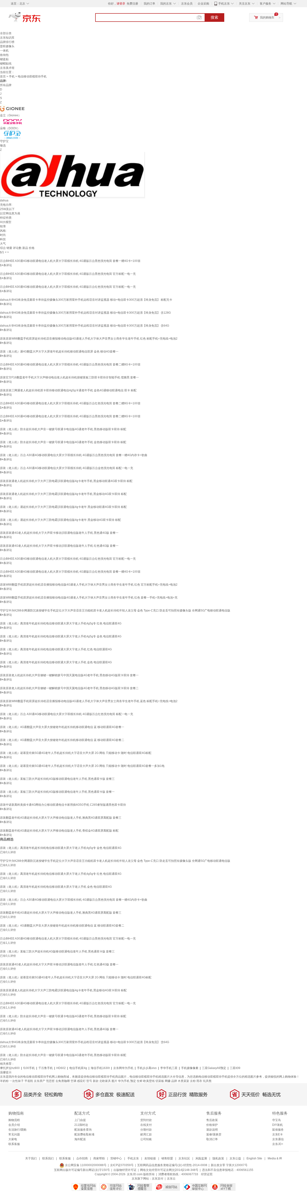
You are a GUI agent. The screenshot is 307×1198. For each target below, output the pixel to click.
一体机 (4, 50)
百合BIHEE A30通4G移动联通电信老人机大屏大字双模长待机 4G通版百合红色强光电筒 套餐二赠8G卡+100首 (70, 403)
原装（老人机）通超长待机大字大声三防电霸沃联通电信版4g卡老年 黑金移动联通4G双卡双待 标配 (63, 507)
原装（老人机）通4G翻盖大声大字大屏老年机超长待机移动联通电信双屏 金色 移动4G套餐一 (59, 351)
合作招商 (82, 1158)
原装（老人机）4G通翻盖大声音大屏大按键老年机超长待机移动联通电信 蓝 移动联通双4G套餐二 (62, 740)
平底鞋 (28, 1081)
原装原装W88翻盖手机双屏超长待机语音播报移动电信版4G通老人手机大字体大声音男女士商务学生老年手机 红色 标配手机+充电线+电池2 (88, 338)
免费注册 (132, 3)
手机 (12, 76)
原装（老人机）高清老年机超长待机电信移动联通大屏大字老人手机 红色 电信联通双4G (56, 649)
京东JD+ (277, 1144)
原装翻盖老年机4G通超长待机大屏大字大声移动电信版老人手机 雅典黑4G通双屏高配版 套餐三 (60, 817)
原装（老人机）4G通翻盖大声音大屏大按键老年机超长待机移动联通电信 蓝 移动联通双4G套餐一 (62, 727)
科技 (3, 239)
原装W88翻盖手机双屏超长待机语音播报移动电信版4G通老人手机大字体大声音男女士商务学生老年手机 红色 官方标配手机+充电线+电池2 (88, 584)
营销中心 (116, 1158)
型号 (89, 1081)
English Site (254, 1158)
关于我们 (31, 1158)
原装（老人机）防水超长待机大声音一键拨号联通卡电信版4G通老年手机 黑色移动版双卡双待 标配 (63, 429)
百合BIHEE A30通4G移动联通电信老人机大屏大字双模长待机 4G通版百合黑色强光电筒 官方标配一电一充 (68, 274)
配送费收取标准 (84, 1134)
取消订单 (212, 1139)
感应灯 (81, 1081)
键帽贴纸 (6, 63)
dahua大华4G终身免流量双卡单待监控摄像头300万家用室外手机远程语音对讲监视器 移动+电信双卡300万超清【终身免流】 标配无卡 (86, 299)
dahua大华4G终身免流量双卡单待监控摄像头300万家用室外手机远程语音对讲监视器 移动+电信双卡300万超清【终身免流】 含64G (84, 325)
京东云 (171, 1178)
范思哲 (50, 1081)
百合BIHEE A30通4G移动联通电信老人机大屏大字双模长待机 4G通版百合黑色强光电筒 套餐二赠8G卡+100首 (70, 364)
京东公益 (235, 1158)
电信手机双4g (78, 1068)
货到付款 (146, 1120)
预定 (133, 1081)
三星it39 (235, 1068)
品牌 (174, 1081)
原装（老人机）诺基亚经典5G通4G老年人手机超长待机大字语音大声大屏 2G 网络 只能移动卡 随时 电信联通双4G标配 (75, 753)
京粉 (193, 1081)
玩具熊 (207, 1081)
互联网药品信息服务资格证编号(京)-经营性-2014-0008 (172, 1165)
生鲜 (139, 1081)
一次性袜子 (16, 1081)
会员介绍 (14, 1125)
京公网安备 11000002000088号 (85, 1165)
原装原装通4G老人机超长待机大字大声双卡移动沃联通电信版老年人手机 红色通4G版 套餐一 (59, 545)
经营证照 (207, 1174)
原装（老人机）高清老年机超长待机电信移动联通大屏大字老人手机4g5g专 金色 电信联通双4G (60, 636)
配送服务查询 (83, 1129)
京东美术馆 (7, 68)
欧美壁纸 (149, 1081)
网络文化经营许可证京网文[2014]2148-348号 (169, 1170)
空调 (73, 1081)
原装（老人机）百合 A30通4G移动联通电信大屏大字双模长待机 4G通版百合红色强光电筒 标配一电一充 (66, 714)
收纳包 (4, 55)
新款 (96, 1081)
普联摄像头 (7, 46)
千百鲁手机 (45, 1068)
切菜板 (159, 1081)
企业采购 (203, 3)
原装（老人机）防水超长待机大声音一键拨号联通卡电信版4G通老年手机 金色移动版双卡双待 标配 (63, 442)
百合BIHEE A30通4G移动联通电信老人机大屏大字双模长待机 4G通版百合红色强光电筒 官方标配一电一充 (68, 286)
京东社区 (184, 1158)
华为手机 (124, 1081)
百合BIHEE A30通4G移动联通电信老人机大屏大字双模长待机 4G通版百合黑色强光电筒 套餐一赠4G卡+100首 (70, 261)
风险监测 (201, 1158)
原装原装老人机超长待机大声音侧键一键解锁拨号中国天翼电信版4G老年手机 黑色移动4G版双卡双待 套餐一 (69, 675)
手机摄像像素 (189, 1068)
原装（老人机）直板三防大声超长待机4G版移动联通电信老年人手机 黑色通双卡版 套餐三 (57, 779)
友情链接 (150, 1158)
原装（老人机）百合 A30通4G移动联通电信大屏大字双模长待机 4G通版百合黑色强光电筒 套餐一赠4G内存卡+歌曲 (73, 455)
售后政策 (212, 1120)
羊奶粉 (4, 1081)
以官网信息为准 (10, 213)
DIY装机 (277, 1125)
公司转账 (146, 1139)
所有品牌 (6, 85)
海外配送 (80, 1139)
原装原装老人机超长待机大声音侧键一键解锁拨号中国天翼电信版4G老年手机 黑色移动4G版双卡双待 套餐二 (69, 688)
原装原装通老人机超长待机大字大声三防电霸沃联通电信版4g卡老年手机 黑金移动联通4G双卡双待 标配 (66, 481)
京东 (40, 19)
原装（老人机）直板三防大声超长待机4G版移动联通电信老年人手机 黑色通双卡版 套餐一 (57, 791)
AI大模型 (5, 222)
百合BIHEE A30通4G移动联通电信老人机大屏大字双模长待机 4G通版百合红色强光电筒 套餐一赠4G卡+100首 (70, 571)
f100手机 (29, 1068)
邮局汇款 (146, 1134)
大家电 (12, 1139)
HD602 (61, 1068)
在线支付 (146, 1125)
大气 (3, 243)
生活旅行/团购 (17, 1129)
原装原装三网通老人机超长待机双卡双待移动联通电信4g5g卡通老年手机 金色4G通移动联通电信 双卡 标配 (68, 390)
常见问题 (14, 1134)
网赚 (168, 1081)
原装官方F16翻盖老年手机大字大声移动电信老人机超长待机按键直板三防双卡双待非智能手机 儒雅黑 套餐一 (69, 377)
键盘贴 (4, 59)
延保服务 (278, 1129)
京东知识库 (7, 37)
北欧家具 (105, 1081)
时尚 (3, 235)
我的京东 (166, 3)
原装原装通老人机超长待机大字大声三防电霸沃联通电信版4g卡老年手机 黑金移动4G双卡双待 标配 (63, 494)
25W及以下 (7, 209)
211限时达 (81, 1125)
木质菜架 (183, 1081)
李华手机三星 (168, 1068)
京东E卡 (277, 1134)
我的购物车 (267, 17)
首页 (3, 76)
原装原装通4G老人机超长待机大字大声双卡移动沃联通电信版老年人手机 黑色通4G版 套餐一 (59, 532)
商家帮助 (99, 1158)
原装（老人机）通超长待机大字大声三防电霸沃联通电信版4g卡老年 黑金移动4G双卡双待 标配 (60, 520)
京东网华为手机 (123, 1068)
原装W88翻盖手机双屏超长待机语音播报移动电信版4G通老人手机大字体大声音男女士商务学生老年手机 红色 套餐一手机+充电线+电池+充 (88, 597)
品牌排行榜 (7, 42)
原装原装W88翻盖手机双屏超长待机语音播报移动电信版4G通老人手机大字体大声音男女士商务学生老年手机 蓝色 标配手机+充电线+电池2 (88, 701)
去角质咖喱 (62, 1081)
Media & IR (275, 1158)
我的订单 (149, 3)
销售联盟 (167, 1158)
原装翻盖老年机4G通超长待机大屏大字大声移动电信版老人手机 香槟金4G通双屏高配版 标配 (59, 830)
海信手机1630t (100, 1068)
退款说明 (212, 1129)
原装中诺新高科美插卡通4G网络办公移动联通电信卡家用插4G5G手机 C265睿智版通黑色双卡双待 (63, 804)
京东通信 (278, 1139)
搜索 (214, 17)
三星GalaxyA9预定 (214, 1068)
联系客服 (14, 1144)
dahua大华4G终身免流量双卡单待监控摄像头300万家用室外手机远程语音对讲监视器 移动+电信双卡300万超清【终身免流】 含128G (85, 312)
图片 (114, 1081)
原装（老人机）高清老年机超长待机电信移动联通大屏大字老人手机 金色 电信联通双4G (56, 662)
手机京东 (224, 3)
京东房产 (39, 1081)
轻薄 (3, 226)
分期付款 (146, 1129)
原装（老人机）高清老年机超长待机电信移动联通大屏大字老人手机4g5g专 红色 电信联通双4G (60, 623)
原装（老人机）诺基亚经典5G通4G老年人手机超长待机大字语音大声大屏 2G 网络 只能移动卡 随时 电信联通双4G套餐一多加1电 (82, 766)
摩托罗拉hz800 (10, 1068)
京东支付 (157, 1178)
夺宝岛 (276, 1120)
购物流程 (14, 1120)
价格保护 (212, 1125)
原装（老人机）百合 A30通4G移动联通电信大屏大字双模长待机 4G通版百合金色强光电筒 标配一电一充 (66, 468)
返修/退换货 (213, 1134)
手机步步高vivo (147, 1068)
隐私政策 (218, 1158)
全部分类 (6, 33)
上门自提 (80, 1120)
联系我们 (48, 1158)
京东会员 (187, 3)
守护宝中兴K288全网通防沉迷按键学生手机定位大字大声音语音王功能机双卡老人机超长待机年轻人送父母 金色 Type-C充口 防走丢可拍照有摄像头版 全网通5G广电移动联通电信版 (115, 610)
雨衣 (199, 1081)
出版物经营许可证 (124, 1170)
